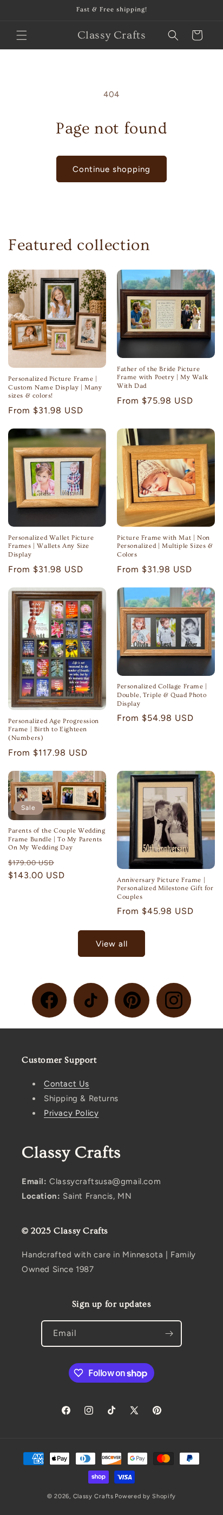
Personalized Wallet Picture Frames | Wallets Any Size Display (51, 546)
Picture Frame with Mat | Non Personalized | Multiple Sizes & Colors (165, 546)
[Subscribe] (169, 1333)
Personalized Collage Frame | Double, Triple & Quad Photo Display (162, 695)
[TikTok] (91, 1000)
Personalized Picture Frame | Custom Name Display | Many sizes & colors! (55, 387)
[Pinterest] (132, 1000)
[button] (22, 35)
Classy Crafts (93, 1496)
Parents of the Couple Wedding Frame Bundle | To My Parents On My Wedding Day (56, 839)
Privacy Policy (71, 1113)
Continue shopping (111, 169)
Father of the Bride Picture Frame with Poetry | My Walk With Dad (162, 377)
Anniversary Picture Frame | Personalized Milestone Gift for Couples (165, 888)
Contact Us (66, 1084)
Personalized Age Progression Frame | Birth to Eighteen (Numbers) (53, 729)
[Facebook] (49, 1000)
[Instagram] (173, 1000)
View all (112, 944)
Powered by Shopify (145, 1496)
